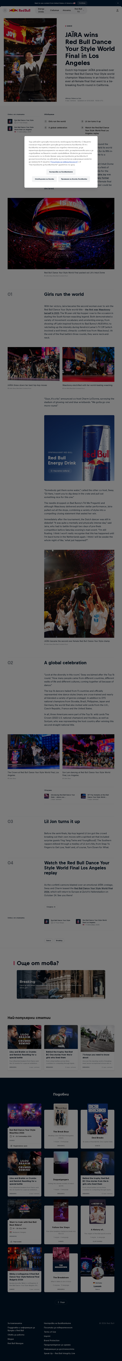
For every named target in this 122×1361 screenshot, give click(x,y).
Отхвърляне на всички (44, 179)
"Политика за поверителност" (64, 162)
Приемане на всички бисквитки (74, 179)
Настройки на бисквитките (61, 172)
